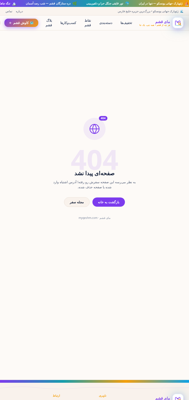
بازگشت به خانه (108, 202)
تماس (9, 11)
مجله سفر (77, 202)
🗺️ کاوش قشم (23, 22)
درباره (19, 11)
